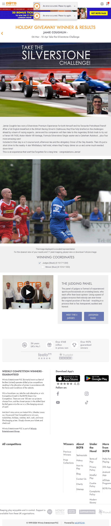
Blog (78, 473)
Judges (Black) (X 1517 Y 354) (55, 263)
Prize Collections (68, 461)
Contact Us (81, 478)
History (79, 460)
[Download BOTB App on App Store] (68, 380)
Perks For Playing (106, 460)
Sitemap (80, 489)
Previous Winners (67, 453)
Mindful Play (93, 477)
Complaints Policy (95, 493)
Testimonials (81, 455)
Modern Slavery (93, 501)
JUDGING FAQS (93, 316)
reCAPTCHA (80, 522)
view (71, 252)
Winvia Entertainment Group (19, 430)
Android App (106, 474)
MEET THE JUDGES (71, 316)
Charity (79, 484)
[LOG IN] (102, 4)
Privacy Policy (93, 468)
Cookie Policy (93, 485)
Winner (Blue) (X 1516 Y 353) (57, 267)
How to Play (79, 467)
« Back (2, 33)
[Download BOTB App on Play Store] (96, 378)
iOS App (106, 466)
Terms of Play (93, 460)
